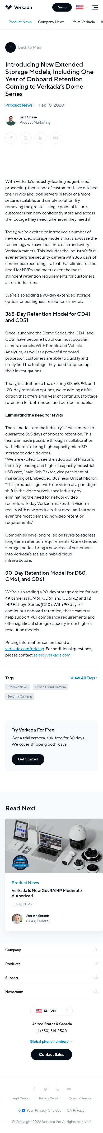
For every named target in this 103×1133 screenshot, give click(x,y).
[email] (55, 138)
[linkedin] (40, 138)
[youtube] (69, 1089)
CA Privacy (75, 1110)
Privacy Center (49, 1098)
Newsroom (14, 991)
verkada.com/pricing (24, 649)
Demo (62, 7)
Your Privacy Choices (43, 1110)
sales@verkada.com (52, 655)
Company (13, 949)
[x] (26, 138)
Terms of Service (80, 1098)
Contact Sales (51, 1054)
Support (11, 977)
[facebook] (11, 138)
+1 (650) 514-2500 (51, 1030)
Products (12, 963)
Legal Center (20, 1098)
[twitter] (45, 1089)
